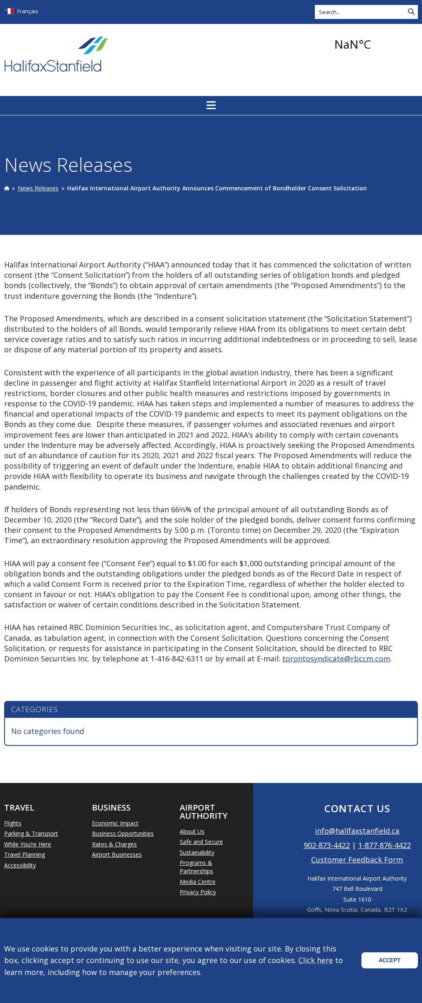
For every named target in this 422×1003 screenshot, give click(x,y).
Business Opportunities (123, 833)
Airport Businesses (117, 854)
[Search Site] (411, 12)
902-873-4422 (327, 845)
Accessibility (20, 865)
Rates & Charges (114, 844)
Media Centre (198, 882)
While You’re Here (27, 844)
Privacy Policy (198, 892)
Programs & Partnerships (196, 867)
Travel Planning (24, 854)
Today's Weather (374, 44)
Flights (12, 823)
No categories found (47, 731)
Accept (390, 960)
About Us (192, 831)
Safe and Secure (201, 842)
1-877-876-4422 (384, 845)
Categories (34, 709)
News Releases (38, 188)
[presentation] (6, 188)
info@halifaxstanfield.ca (357, 831)
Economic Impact (115, 823)
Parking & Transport (31, 833)
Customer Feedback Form (357, 860)
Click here (315, 960)
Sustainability (197, 852)
